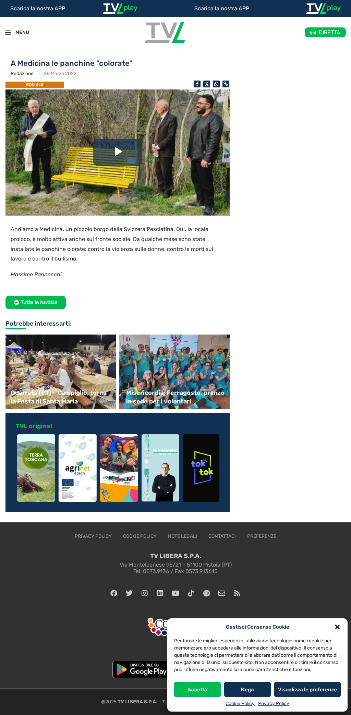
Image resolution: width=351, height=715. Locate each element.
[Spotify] (206, 593)
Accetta (197, 690)
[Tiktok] (191, 593)
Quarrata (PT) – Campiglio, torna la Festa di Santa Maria (59, 397)
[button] (337, 626)
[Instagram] (145, 593)
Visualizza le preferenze (307, 690)
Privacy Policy (273, 703)
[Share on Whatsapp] (216, 84)
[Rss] (237, 593)
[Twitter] (129, 593)
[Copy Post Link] (225, 84)
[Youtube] (175, 593)
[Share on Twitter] (206, 84)
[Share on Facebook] (197, 84)
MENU (18, 32)
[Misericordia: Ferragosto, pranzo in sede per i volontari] (175, 372)
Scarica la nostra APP (37, 8)
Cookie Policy (240, 703)
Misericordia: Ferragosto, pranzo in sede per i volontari (175, 397)
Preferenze (261, 536)
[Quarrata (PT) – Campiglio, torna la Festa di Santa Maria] (60, 372)
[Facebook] (114, 593)
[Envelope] (222, 593)
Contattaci (222, 536)
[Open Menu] (8, 32)
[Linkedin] (160, 593)
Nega (247, 690)
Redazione (22, 73)
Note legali (182, 536)
